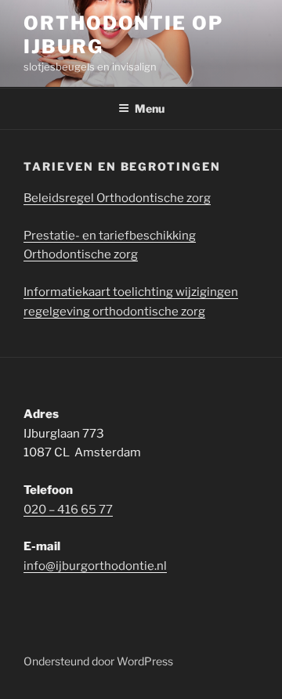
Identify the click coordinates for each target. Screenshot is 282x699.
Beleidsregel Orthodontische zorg (117, 198)
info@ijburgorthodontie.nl (95, 566)
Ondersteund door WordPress (98, 661)
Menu (149, 108)
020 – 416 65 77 (68, 510)
